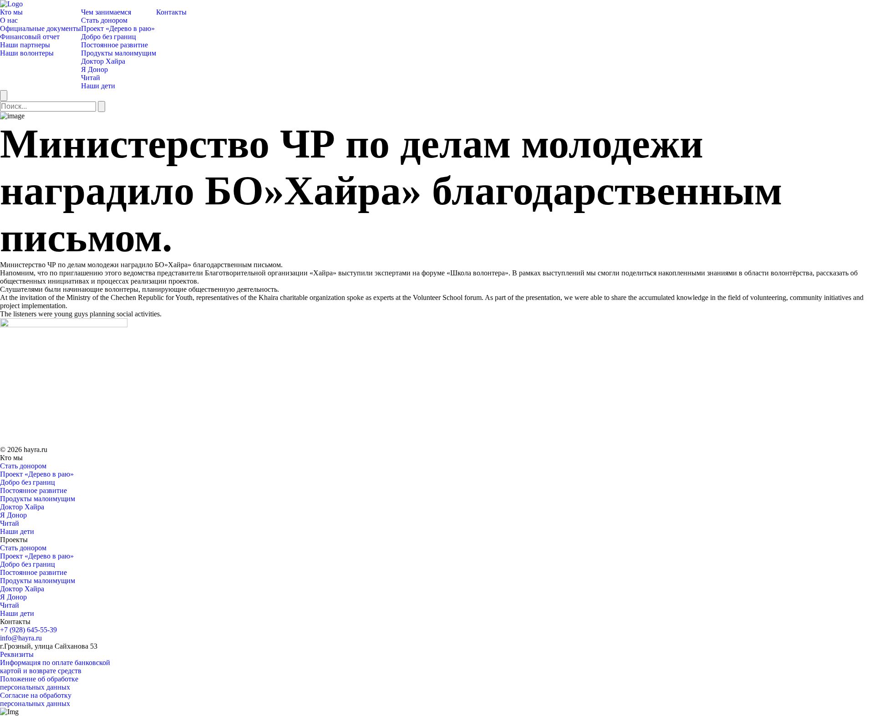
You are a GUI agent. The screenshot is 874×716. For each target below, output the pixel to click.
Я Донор (94, 69)
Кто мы (11, 12)
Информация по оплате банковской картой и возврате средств (55, 667)
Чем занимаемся (106, 12)
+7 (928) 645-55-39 (28, 630)
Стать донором (104, 20)
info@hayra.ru (21, 638)
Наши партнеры (25, 45)
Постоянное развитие (114, 45)
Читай (90, 77)
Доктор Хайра (103, 61)
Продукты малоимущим (118, 53)
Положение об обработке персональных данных (39, 683)
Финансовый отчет (30, 37)
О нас (9, 20)
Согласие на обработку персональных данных (35, 699)
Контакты (171, 12)
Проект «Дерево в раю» (118, 28)
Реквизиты (17, 654)
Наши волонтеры (27, 53)
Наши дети (98, 86)
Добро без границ (108, 37)
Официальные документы (40, 28)
